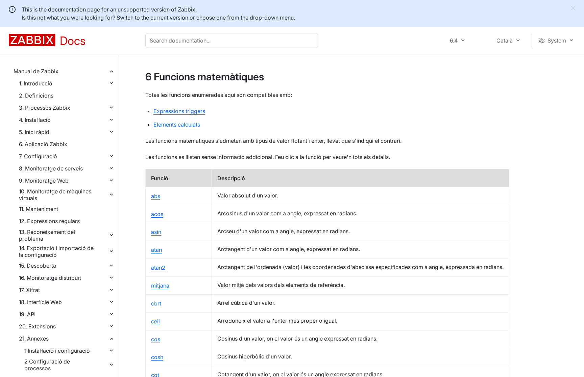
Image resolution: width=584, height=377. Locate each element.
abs (155, 196)
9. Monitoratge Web (44, 180)
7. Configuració (38, 156)
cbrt (156, 303)
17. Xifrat (29, 290)
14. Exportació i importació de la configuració (56, 251)
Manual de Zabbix (36, 71)
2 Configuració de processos (47, 365)
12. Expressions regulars (49, 221)
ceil (155, 321)
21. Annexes (34, 338)
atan (156, 249)
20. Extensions (37, 326)
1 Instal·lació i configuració (57, 350)
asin (156, 231)
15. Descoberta (37, 265)
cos (155, 339)
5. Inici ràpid (34, 132)
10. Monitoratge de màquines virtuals (55, 194)
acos (157, 214)
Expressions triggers (179, 111)
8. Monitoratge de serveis (51, 168)
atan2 (158, 267)
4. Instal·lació (35, 119)
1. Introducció (35, 83)
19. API (27, 314)
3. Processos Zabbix (44, 107)
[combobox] (233, 40)
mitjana (160, 285)
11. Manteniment (38, 209)
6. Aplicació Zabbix (43, 144)
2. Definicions (36, 95)
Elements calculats (176, 124)
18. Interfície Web (40, 302)
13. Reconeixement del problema (47, 235)
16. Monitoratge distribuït (50, 277)
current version (169, 17)
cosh (157, 357)
